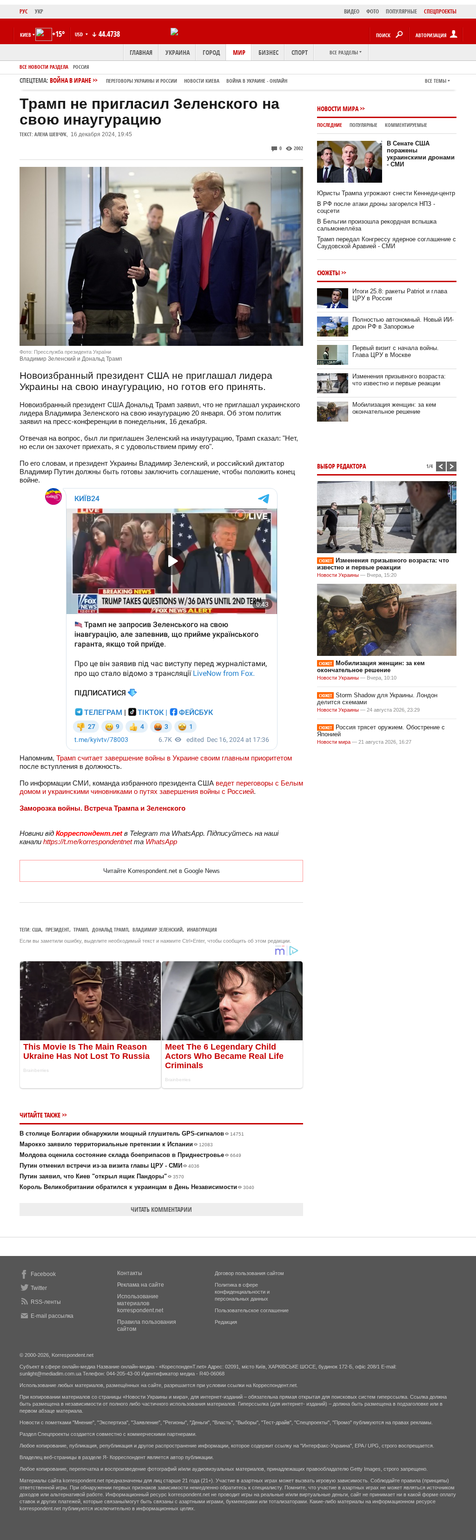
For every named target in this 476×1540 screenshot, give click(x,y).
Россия (81, 66)
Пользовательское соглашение (252, 1310)
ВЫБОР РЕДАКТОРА (341, 466)
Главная (141, 52)
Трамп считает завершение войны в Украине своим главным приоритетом (174, 758)
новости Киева (201, 80)
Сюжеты (328, 272)
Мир (239, 52)
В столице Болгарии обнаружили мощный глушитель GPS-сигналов (132, 1133)
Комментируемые (406, 124)
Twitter (39, 1288)
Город (211, 52)
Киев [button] (25, 34)
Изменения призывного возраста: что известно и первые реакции (399, 380)
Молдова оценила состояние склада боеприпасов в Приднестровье (130, 1154)
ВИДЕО (351, 11)
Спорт (299, 52)
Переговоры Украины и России (141, 80)
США (36, 929)
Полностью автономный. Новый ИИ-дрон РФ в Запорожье (403, 323)
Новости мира (337, 108)
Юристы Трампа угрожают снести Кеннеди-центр (386, 193)
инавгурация (202, 929)
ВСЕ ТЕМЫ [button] (435, 80)
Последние (329, 124)
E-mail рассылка (52, 1316)
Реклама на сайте (140, 1285)
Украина (177, 52)
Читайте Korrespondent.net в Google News (161, 870)
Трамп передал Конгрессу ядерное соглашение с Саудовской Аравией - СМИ (386, 243)
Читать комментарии (161, 1209)
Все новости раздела (44, 66)
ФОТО (372, 11)
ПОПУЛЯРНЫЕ (401, 11)
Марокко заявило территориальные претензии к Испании (116, 1144)
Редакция (226, 1322)
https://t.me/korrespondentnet (87, 842)
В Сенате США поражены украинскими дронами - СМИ (421, 154)
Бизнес (268, 52)
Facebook (43, 1274)
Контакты (129, 1273)
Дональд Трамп (110, 929)
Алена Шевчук (50, 134)
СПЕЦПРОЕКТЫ (440, 11)
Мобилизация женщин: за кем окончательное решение (394, 408)
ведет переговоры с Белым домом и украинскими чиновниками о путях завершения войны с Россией (161, 787)
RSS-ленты (46, 1302)
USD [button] (79, 34)
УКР (39, 11)
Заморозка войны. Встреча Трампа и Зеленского (102, 808)
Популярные (363, 124)
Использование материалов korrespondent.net (140, 1303)
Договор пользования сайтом (249, 1273)
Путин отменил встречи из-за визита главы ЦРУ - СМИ (109, 1165)
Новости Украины (338, 575)
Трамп (80, 929)
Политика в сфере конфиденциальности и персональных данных (242, 1292)
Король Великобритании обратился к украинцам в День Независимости (137, 1186)
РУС (24, 11)
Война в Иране (168, 80)
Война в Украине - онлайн (256, 80)
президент (57, 929)
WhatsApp (161, 842)
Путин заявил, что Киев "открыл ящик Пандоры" (102, 1176)
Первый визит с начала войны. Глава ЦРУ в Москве (395, 351)
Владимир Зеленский (157, 929)
